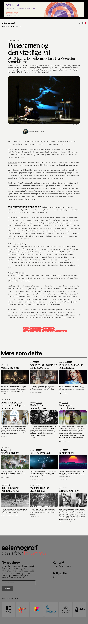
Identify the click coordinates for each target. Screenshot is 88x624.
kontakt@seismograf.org (62, 566)
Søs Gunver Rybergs (35, 246)
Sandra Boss (33, 132)
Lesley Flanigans (47, 278)
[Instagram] (54, 577)
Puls (12, 26)
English (85, 23)
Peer (16, 26)
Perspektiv (5, 26)
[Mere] (20, 26)
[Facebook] (57, 577)
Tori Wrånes (12, 162)
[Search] (79, 23)
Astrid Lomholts (23, 220)
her (22, 577)
